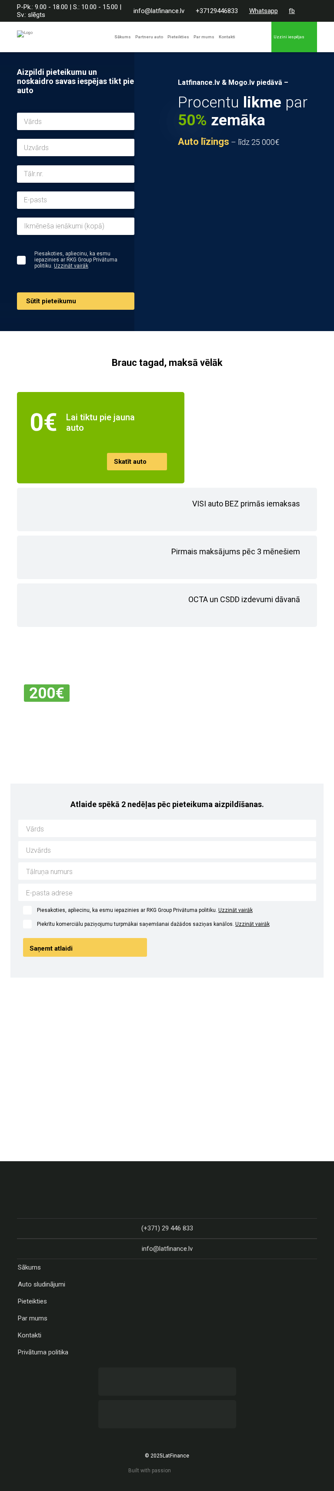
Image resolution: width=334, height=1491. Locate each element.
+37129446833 (217, 11)
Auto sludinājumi (41, 1284)
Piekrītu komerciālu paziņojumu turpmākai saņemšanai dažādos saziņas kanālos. (153, 924)
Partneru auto (149, 36)
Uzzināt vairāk (71, 266)
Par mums (204, 36)
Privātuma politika (43, 1352)
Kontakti (227, 36)
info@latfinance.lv (159, 11)
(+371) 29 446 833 (167, 1228)
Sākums (122, 36)
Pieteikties (178, 36)
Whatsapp (263, 11)
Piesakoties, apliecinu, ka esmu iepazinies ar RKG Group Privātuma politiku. (145, 910)
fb (292, 11)
